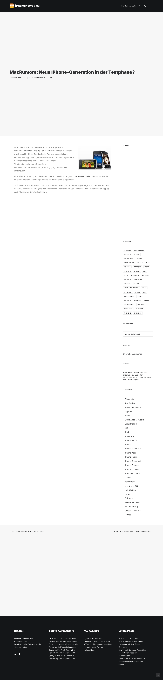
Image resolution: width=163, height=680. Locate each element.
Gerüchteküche (38, 78)
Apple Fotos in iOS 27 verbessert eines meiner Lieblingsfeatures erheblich (132, 662)
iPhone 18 (127, 300)
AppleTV (128, 411)
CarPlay (137, 300)
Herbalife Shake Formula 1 (94, 647)
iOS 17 (126, 275)
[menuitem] (131, 6)
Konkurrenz (130, 481)
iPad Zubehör (131, 440)
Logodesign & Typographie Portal (97, 641)
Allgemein (129, 399)
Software (129, 498)
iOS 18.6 (140, 263)
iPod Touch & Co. (132, 473)
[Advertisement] (138, 194)
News (127, 494)
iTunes (128, 477)
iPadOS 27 (127, 250)
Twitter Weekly (131, 506)
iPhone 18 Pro (129, 305)
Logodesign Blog (21, 641)
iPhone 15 (137, 313)
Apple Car (138, 279)
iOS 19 (139, 258)
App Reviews (131, 403)
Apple (140, 296)
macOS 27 (127, 284)
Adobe (146, 300)
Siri (144, 271)
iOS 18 (136, 284)
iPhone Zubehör (132, 469)
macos (136, 254)
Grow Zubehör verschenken (60, 638)
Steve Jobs (128, 309)
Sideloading (139, 250)
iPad (127, 432)
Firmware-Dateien (83, 176)
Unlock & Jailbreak (133, 510)
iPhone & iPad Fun (133, 448)
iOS (144, 292)
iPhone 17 (127, 254)
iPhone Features (132, 457)
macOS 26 (135, 275)
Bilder (127, 415)
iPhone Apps (130, 453)
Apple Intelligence (131, 288)
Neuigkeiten (130, 490)
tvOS (148, 263)
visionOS (127, 267)
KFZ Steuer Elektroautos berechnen (98, 644)
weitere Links (89, 650)
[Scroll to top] (158, 675)
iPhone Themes (132, 465)
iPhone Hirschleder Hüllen (24, 638)
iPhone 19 (127, 271)
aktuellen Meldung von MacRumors (40, 150)
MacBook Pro (129, 296)
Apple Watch (129, 263)
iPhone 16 (127, 313)
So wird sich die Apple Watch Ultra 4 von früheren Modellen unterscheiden (133, 653)
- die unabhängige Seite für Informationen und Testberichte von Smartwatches (137, 376)
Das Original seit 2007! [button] (130, 6)
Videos (128, 514)
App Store (128, 292)
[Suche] (144, 6)
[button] (152, 6)
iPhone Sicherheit (133, 461)
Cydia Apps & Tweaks (134, 420)
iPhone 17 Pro (129, 258)
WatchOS (145, 275)
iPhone (137, 271)
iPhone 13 (127, 279)
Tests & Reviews (132, 502)
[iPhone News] (24, 6)
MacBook (141, 305)
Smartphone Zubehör (132, 354)
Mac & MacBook (132, 486)
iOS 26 (147, 267)
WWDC (137, 292)
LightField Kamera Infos (93, 638)
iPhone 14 (139, 309)
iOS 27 (144, 288)
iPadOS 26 (137, 267)
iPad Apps (129, 436)
